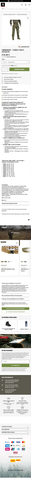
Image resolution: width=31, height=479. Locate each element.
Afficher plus (26, 227)
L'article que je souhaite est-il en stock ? (11, 283)
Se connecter (15, 365)
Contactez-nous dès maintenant (15, 308)
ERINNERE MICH (19, 69)
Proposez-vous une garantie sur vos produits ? (13, 298)
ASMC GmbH (20, 470)
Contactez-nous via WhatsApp (16, 311)
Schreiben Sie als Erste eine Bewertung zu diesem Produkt (15, 214)
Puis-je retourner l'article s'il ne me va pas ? (12, 295)
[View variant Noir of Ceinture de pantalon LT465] (25, 261)
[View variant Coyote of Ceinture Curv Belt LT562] (2, 261)
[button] (15, 214)
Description (4, 87)
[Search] (3, 8)
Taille (3, 59)
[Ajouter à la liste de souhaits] (28, 18)
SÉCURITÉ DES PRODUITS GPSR (9, 203)
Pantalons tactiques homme (9, 14)
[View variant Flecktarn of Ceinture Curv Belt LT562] (5, 261)
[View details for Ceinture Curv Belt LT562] (9, 250)
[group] (8, 325)
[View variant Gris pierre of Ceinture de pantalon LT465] (22, 261)
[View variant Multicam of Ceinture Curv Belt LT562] (8, 261)
